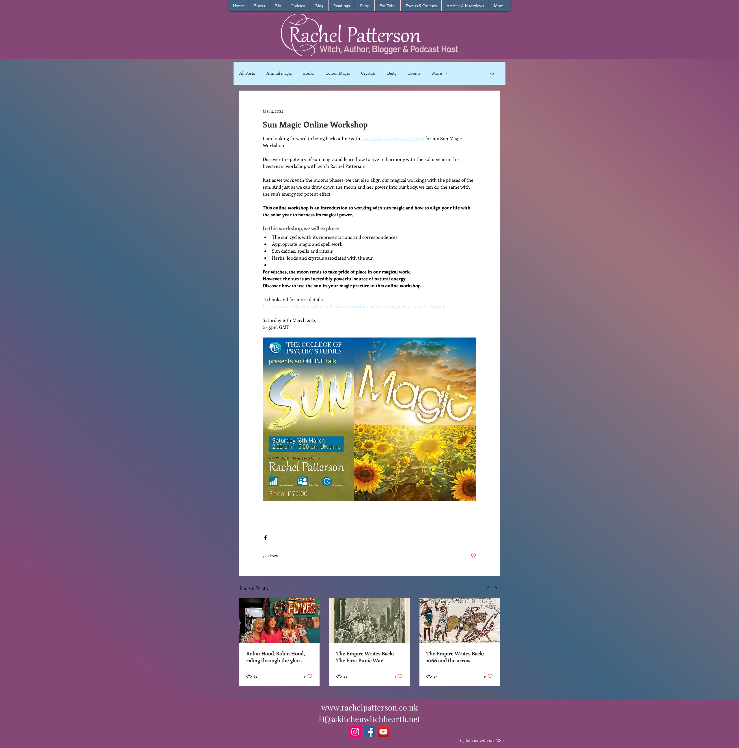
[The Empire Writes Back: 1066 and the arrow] (459, 620)
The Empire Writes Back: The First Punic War (365, 657)
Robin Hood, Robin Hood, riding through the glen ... (275, 657)
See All (493, 587)
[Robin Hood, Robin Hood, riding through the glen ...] (279, 620)
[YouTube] (383, 731)
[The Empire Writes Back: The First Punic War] (369, 620)
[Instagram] (355, 731)
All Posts (247, 73)
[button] (492, 73)
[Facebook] (369, 731)
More (437, 73)
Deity (392, 73)
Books (308, 73)
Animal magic (279, 73)
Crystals (368, 73)
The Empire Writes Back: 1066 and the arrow (455, 657)
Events (414, 73)
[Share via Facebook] (265, 537)
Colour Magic (338, 73)
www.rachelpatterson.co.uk (369, 707)
